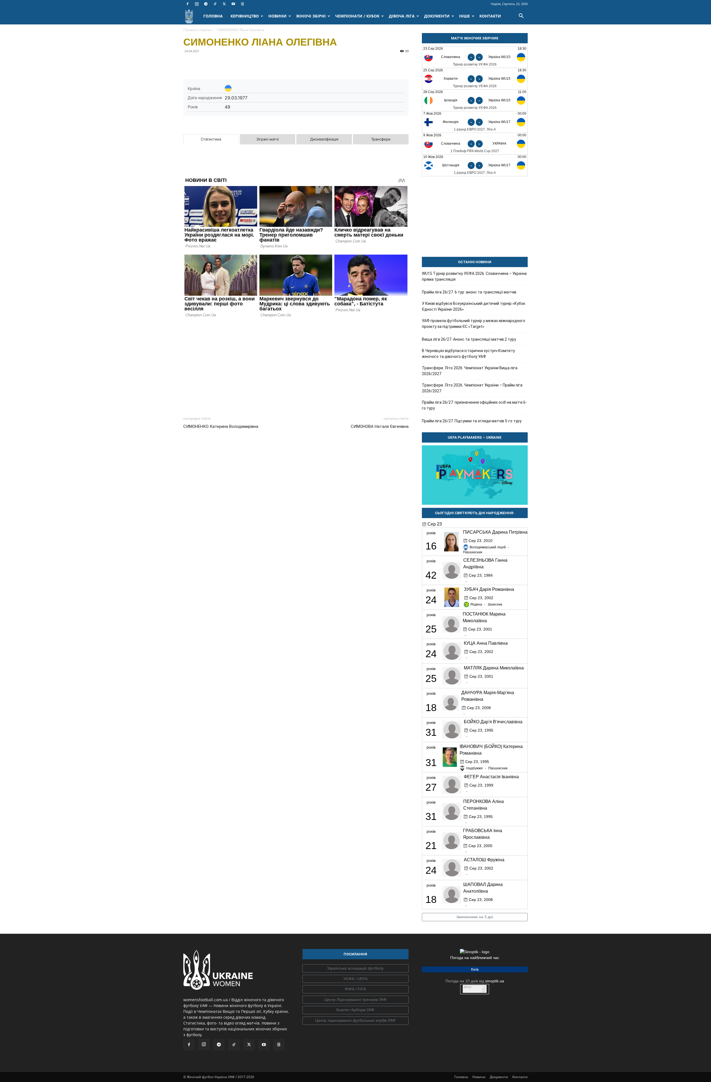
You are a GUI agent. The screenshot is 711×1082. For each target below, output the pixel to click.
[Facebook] (187, 4)
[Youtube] (233, 4)
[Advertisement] (296, 365)
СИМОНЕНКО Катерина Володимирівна (220, 426)
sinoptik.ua (494, 981)
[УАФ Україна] (355, 968)
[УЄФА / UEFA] (355, 979)
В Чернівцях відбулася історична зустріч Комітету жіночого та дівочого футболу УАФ (468, 353)
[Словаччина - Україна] (474, 143)
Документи (499, 1077)
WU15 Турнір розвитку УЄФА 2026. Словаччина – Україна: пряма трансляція (474, 276)
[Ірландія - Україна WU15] (474, 100)
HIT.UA (467, 987)
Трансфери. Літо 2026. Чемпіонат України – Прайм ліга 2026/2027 (472, 388)
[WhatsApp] (240, 63)
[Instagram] (196, 4)
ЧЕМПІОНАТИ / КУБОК (357, 16)
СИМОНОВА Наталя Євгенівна (380, 426)
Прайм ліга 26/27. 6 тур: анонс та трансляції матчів (469, 292)
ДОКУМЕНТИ (437, 16)
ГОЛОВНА (213, 16)
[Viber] (227, 63)
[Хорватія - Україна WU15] (474, 78)
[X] (224, 4)
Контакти (520, 1077)
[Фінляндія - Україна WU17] (474, 122)
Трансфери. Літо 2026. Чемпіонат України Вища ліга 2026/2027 (469, 371)
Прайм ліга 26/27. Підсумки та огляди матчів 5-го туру (472, 421)
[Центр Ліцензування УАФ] (355, 1000)
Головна (461, 1077)
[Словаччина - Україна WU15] (474, 57)
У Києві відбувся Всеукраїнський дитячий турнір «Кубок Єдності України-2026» (473, 306)
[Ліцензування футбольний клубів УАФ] (355, 1021)
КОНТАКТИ (490, 16)
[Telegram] (206, 4)
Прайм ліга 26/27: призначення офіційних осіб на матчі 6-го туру (474, 405)
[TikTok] (215, 4)
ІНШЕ (464, 16)
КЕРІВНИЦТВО (245, 16)
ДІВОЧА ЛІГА (402, 16)
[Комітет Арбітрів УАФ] (355, 1010)
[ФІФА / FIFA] (355, 989)
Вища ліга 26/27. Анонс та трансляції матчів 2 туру (469, 339)
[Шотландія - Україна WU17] (474, 165)
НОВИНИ (277, 16)
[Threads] (242, 4)
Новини (478, 1077)
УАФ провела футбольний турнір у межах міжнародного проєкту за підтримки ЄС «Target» (473, 323)
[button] (521, 16)
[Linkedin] (252, 63)
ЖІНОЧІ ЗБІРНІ (311, 16)
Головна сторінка (197, 29)
